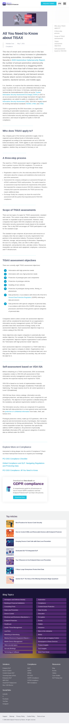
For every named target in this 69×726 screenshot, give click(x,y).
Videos (54, 673)
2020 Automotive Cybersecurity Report (28, 60)
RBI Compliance (32, 682)
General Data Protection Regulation (19, 297)
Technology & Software (11, 652)
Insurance (41, 627)
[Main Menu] (64, 3)
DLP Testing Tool (57, 678)
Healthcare (7, 624)
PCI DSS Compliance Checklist (15, 459)
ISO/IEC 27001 (31, 104)
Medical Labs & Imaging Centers (48, 638)
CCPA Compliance (32, 680)
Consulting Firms (9, 606)
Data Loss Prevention (11, 610)
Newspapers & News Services (48, 641)
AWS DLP (6, 680)
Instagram (6, 704)
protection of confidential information (17, 411)
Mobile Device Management (13, 641)
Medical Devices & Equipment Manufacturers (18, 638)
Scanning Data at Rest (9, 675)
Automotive (41, 599)
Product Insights (43, 645)
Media (40, 634)
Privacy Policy (20, 716)
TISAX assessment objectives (58, 44)
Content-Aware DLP (8, 673)
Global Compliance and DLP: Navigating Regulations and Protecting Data (23, 464)
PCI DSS (30, 675)
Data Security (42, 610)
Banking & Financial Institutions (14, 603)
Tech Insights (42, 648)
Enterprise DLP (7, 678)
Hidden (40, 624)
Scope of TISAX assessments (59, 37)
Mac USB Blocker (8, 685)
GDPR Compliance (33, 678)
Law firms (7, 631)
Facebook (5, 699)
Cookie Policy (31, 716)
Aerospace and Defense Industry (14, 599)
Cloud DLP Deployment (9, 682)
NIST (28, 668)
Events (40, 620)
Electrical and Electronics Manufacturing (17, 617)
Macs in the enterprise (45, 631)
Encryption (41, 617)
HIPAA (29, 673)
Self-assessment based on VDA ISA (60, 50)
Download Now (20, 497)
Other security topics (10, 645)
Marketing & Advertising (11, 634)
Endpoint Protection (10, 620)
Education (41, 613)
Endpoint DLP (7, 668)
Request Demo (48, 3)
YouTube (5, 701)
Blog (53, 668)
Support (5, 716)
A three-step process (58, 32)
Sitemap (11, 716)
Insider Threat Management (13, 627)
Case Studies (56, 675)
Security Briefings (10, 648)
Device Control (9, 613)
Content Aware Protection (46, 606)
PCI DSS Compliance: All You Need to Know (20, 470)
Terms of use (41, 716)
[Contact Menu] (59, 3)
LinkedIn (5, 694)
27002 (41, 104)
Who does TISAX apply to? (59, 27)
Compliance (9, 46)
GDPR (29, 670)
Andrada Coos (10, 43)
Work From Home (43, 652)
